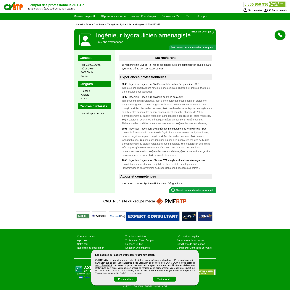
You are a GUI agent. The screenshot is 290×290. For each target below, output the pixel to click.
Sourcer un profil (84, 16)
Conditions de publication (191, 244)
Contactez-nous (86, 236)
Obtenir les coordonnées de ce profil (194, 190)
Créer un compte (278, 10)
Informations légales (188, 236)
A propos (202, 16)
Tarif (188, 16)
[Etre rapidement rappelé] (279, 35)
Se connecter (255, 10)
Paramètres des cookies (190, 240)
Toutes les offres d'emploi (139, 240)
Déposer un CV (170, 16)
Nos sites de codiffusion (90, 247)
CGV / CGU (172, 262)
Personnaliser (125, 279)
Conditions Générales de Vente (194, 247)
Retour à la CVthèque (200, 31)
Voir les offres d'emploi (143, 16)
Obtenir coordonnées (194, 47)
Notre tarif (82, 244)
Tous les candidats (135, 236)
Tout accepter (164, 279)
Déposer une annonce (113, 16)
